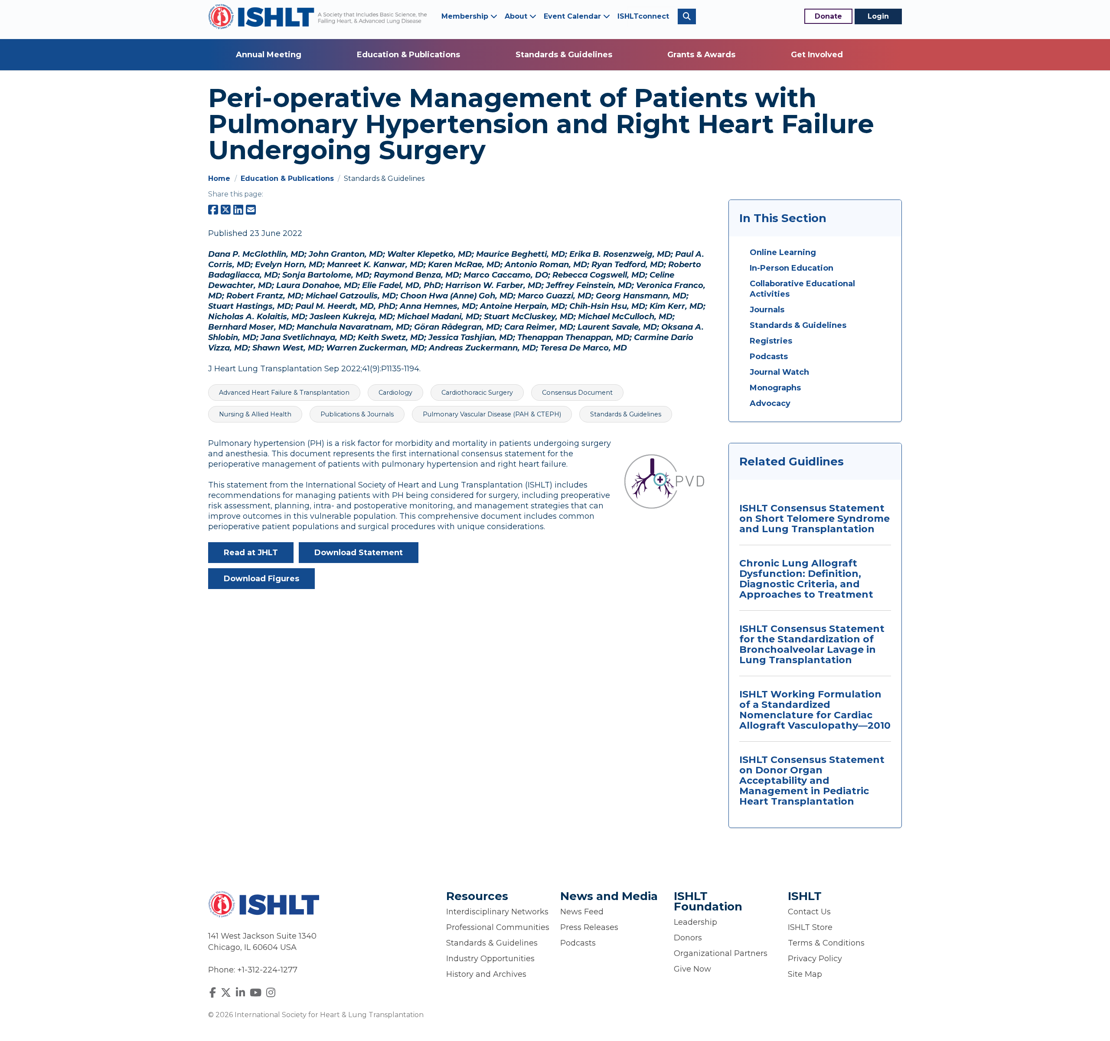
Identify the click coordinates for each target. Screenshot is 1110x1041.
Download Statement (358, 552)
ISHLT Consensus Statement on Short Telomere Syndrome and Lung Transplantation (814, 518)
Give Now (692, 969)
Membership (465, 16)
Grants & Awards (701, 54)
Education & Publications (408, 54)
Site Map (805, 974)
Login (878, 16)
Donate (828, 16)
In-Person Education (791, 268)
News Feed (582, 912)
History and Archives (486, 974)
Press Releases (589, 927)
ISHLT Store (810, 927)
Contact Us (809, 912)
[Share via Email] (251, 210)
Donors (688, 938)
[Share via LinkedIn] (238, 210)
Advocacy (770, 403)
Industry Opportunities (490, 958)
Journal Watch (779, 372)
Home (220, 178)
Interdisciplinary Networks (497, 912)
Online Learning (783, 252)
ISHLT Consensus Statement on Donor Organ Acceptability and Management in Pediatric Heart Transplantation (812, 780)
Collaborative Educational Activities (802, 289)
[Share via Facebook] (213, 210)
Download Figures (261, 578)
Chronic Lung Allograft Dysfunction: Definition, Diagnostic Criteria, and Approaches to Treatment (806, 578)
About (517, 16)
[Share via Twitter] (226, 210)
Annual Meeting (268, 54)
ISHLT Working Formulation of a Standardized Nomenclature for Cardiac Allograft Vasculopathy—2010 (815, 709)
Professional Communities (497, 927)
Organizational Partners (720, 953)
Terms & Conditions (826, 943)
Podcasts (769, 356)
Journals (767, 309)
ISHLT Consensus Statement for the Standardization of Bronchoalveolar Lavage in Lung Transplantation (812, 644)
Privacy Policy (815, 958)
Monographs (775, 388)
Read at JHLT (251, 552)
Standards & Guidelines (564, 54)
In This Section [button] (782, 218)
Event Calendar (573, 16)
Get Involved (817, 54)
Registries (771, 341)
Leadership (695, 922)
